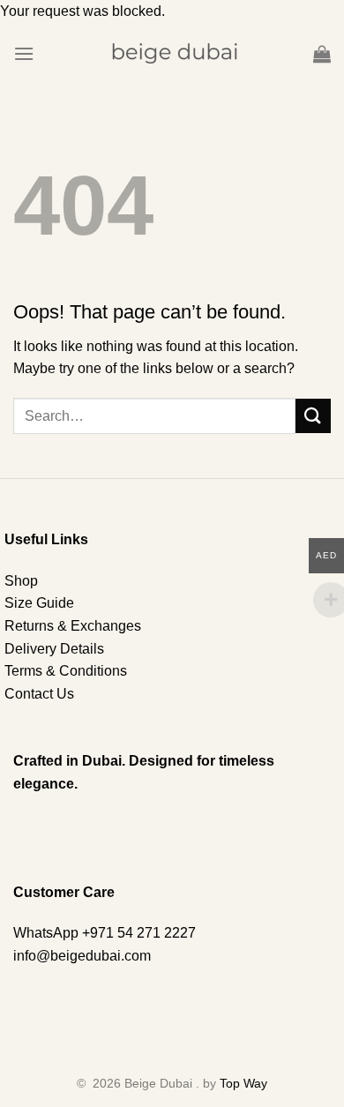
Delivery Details (54, 648)
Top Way (243, 1083)
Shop (21, 580)
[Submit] (313, 416)
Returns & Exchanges (72, 625)
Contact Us (39, 693)
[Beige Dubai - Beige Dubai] (172, 54)
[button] (23, 53)
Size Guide (39, 602)
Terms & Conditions (65, 670)
